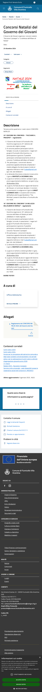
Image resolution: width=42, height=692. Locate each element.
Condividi (7, 54)
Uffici (6, 501)
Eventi (6, 581)
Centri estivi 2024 (10, 352)
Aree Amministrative (11, 498)
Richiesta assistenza (11, 640)
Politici (6, 507)
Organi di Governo (10, 495)
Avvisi (18, 16)
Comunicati (8, 566)
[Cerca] (38, 8)
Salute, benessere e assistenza (14, 551)
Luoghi (6, 578)
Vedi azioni (17, 54)
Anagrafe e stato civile (11, 523)
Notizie (6, 563)
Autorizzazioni (9, 554)
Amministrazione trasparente (14, 650)
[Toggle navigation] (4, 8)
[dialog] (21, 673)
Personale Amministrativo (13, 510)
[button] (21, 688)
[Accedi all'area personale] (34, 2)
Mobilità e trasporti (10, 535)
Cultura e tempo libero (11, 526)
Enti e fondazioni (10, 504)
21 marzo (7, 363)
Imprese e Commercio (11, 529)
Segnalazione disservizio (12, 634)
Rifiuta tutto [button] (21, 684)
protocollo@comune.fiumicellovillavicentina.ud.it (18, 608)
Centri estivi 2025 (10, 349)
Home (4, 16)
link (2, 671)
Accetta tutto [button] (21, 680)
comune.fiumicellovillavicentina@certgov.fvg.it (20, 604)
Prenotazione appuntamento (13, 631)
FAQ (5, 637)
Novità (11, 16)
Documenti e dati (10, 513)
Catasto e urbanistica (11, 532)
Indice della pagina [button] (12, 97)
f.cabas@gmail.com (30, 169)
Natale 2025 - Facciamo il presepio (15, 366)
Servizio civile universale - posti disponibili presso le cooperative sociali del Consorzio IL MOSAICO (21, 369)
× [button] (40, 657)
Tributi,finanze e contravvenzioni (15, 548)
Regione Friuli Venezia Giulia (12, 2)
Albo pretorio (8, 653)
